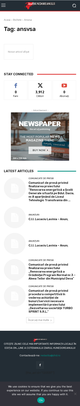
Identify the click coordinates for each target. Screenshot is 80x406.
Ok (41, 400)
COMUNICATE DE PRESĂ (41, 178)
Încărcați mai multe (38, 320)
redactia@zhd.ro (50, 355)
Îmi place (15, 83)
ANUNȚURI (34, 215)
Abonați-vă (64, 83)
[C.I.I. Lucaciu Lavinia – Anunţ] (15, 217)
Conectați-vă (40, 83)
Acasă (7, 19)
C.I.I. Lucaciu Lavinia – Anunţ (48, 219)
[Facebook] (40, 365)
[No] (75, 394)
